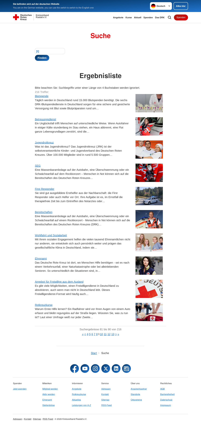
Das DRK (160, 17)
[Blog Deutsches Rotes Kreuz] (126, 368)
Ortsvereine (136, 399)
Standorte (135, 394)
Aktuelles (76, 399)
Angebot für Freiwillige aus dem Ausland (59, 281)
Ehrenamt (41, 258)
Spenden (148, 17)
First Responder (44, 188)
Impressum (165, 405)
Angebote (118, 17)
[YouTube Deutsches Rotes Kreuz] (85, 368)
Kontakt (105, 394)
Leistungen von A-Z (81, 405)
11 (105, 334)
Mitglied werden (50, 388)
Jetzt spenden (20, 388)
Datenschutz (166, 399)
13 (112, 334)
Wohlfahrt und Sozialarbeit (51, 235)
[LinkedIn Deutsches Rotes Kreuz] (116, 368)
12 (108, 334)
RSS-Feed (106, 405)
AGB (162, 388)
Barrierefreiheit (167, 394)
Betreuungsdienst (45, 119)
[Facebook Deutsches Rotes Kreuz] (74, 368)
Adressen (106, 388)
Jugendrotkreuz (44, 142)
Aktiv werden (48, 394)
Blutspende (41, 96)
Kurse (129, 17)
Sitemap (105, 399)
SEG (38, 165)
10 (101, 334)
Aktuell (137, 17)
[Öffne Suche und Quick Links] (169, 17)
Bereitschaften (43, 212)
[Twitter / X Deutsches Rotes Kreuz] (105, 368)
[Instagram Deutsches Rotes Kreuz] (95, 368)
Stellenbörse (48, 405)
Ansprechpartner (139, 388)
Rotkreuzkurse (44, 304)
